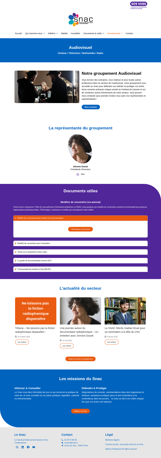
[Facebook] (28, 447)
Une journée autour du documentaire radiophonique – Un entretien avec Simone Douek (79, 332)
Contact (129, 33)
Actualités (75, 33)
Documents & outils (92, 33)
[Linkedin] (22, 447)
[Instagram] (17, 447)
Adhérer (51, 33)
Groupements (113, 33)
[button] (34, 33)
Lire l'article (22, 342)
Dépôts (64, 33)
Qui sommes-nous (33, 33)
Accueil (18, 33)
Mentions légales (112, 440)
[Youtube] (33, 447)
